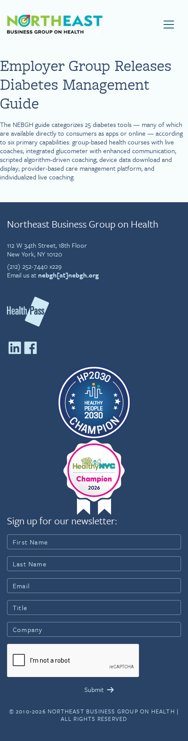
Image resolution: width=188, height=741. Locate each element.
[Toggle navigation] (169, 24)
